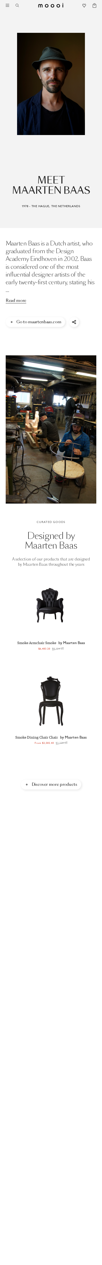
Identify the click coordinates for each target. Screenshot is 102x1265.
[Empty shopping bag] (92, 5)
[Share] (74, 322)
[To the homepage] (51, 5)
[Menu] (7, 5)
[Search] (19, 5)
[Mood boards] (84, 5)
